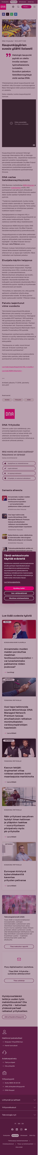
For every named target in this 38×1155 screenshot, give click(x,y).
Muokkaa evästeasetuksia (19, 598)
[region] (19, 577)
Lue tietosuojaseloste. (12, 582)
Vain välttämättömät (19, 593)
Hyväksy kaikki (19, 588)
